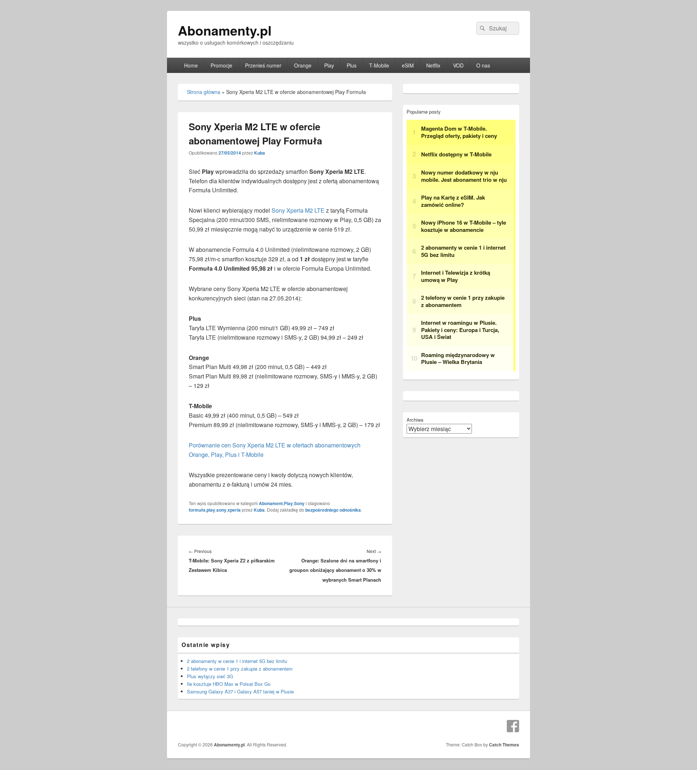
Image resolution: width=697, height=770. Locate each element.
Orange (302, 65)
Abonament (271, 503)
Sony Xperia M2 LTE (298, 210)
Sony (299, 503)
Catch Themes (504, 744)
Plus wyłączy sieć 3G (210, 676)
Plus (351, 65)
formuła (197, 510)
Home (191, 65)
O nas (483, 65)
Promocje (221, 65)
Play (329, 65)
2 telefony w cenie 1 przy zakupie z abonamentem (240, 668)
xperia (234, 510)
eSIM (408, 65)
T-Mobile (379, 65)
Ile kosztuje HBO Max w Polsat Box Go (228, 683)
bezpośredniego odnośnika (333, 510)
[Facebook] (513, 726)
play (211, 510)
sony (221, 510)
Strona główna (203, 91)
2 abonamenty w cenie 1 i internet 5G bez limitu (237, 661)
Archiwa (415, 419)
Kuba (259, 153)
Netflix (433, 65)
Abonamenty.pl (225, 30)
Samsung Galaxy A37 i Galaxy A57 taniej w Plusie (240, 691)
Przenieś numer (263, 65)
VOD (458, 65)
